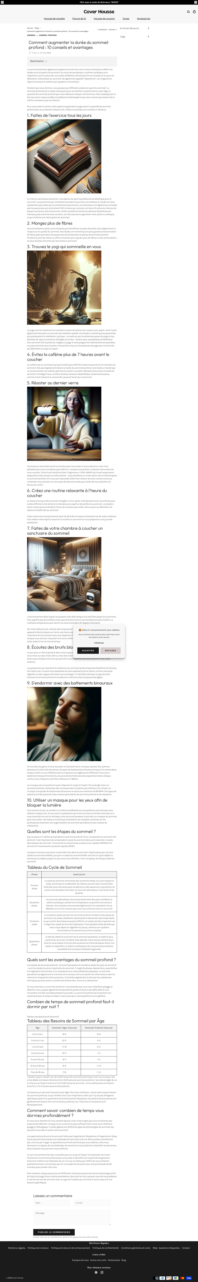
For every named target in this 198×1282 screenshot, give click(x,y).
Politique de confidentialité (106, 1248)
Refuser (110, 650)
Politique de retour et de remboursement (70, 1248)
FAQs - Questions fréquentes (166, 1248)
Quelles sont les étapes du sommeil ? (61, 831)
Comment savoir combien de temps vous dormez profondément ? (65, 1113)
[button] (2, 2)
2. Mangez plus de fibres (49, 223)
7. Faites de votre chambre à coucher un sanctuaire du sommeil (65, 530)
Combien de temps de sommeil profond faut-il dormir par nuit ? (70, 1004)
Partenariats (114, 1260)
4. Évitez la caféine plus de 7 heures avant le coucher (68, 357)
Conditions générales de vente (135, 1248)
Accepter (88, 650)
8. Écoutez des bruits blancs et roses (61, 647)
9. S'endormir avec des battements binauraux (70, 683)
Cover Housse (18, 1278)
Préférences (99, 642)
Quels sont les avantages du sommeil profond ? (71, 959)
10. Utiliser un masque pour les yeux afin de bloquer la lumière (67, 802)
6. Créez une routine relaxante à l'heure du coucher (67, 493)
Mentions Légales (16, 1248)
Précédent (103, 30)
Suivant (112, 30)
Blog (123, 1260)
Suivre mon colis (98, 1260)
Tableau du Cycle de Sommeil (54, 867)
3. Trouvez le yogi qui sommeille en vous (64, 246)
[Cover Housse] (99, 11)
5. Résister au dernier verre (52, 382)
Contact (186, 1248)
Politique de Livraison (38, 1248)
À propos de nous (80, 1260)
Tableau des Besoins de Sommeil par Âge (65, 1020)
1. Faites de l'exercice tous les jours (59, 115)
